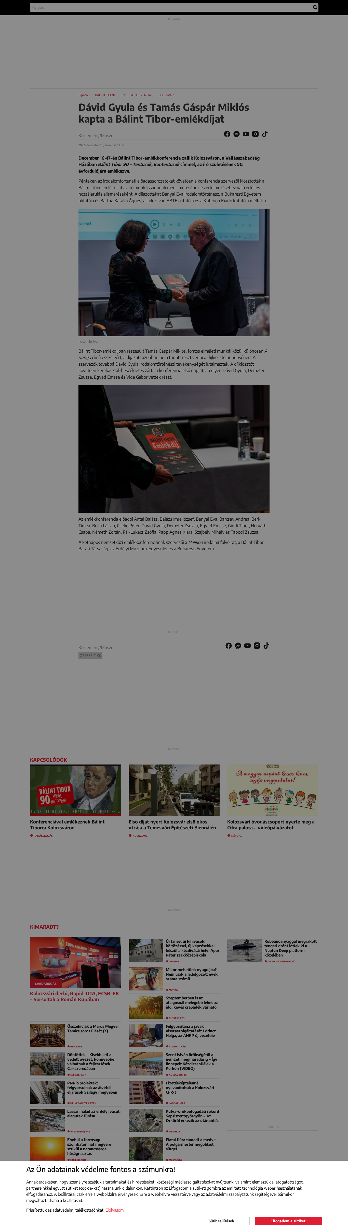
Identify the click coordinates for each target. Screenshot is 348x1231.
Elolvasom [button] (114, 1210)
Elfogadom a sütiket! (288, 1221)
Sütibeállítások (221, 1221)
